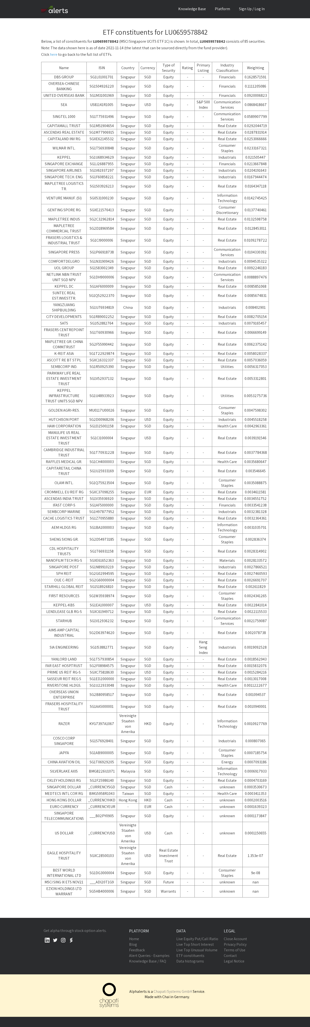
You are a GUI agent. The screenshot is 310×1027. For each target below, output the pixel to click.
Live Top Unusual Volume (196, 950)
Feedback (137, 950)
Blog (133, 944)
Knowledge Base (192, 8)
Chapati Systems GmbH (173, 991)
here (53, 54)
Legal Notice (234, 961)
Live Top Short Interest (195, 944)
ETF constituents (190, 955)
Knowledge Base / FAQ (147, 961)
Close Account (235, 938)
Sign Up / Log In (252, 8)
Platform (222, 8)
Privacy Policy (235, 944)
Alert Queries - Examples (149, 955)
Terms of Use (234, 950)
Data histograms (190, 961)
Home (134, 938)
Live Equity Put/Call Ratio (197, 938)
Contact (230, 955)
